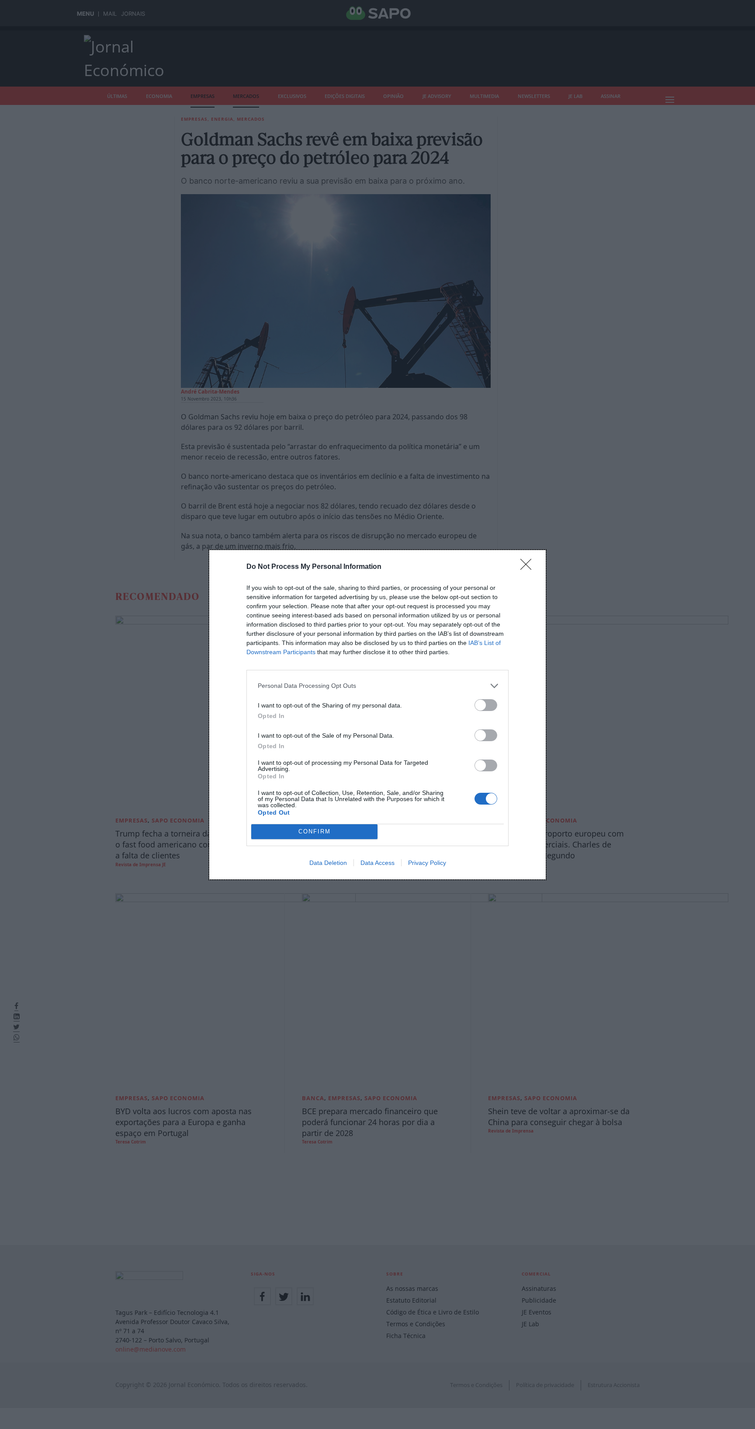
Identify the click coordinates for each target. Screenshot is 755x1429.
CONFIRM (314, 831)
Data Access (377, 862)
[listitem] (377, 685)
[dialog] (377, 714)
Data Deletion (328, 862)
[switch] (485, 705)
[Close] (528, 567)
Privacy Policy (427, 862)
